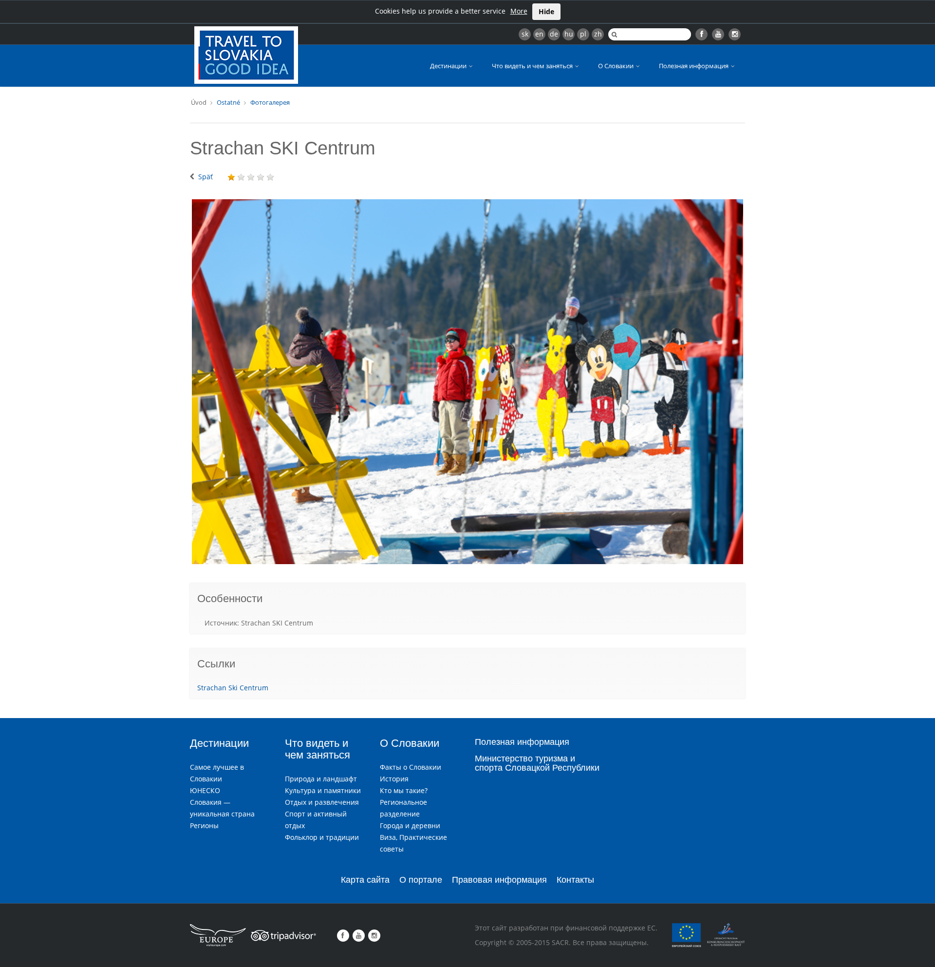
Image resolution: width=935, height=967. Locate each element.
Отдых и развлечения (322, 802)
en (539, 33)
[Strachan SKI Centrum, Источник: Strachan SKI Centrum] (467, 382)
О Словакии (616, 65)
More (518, 11)
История (394, 778)
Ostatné (228, 102)
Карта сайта (365, 880)
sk (525, 33)
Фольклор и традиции (322, 837)
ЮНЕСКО (205, 790)
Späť (205, 176)
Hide (546, 11)
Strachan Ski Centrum (232, 687)
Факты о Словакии (410, 767)
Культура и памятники (323, 790)
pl (583, 33)
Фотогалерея (270, 102)
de (554, 33)
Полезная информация (694, 65)
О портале (420, 880)
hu (568, 33)
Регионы (204, 825)
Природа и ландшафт (321, 778)
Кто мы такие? (404, 790)
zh (598, 33)
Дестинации (449, 65)
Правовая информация (499, 880)
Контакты (575, 880)
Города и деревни (410, 825)
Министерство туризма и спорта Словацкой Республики (537, 763)
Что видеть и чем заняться (533, 65)
